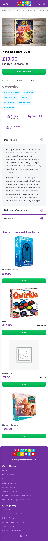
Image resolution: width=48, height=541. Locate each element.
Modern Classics (24, 102)
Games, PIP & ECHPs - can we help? (17, 496)
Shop (4, 471)
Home (4, 10)
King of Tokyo (9, 102)
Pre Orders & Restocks (11, 531)
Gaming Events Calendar (12, 514)
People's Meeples (9, 487)
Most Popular (9, 108)
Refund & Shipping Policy (13, 522)
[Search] (7, 3)
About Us (6, 510)
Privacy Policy (8, 518)
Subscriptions (8, 475)
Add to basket (24, 72)
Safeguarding (8, 526)
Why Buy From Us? (10, 491)
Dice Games (32, 10)
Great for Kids (26, 97)
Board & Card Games (17, 10)
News (4, 479)
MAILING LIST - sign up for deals (15, 500)
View (24, 281)
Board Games (28, 92)
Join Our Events (9, 483)
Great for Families (10, 97)
